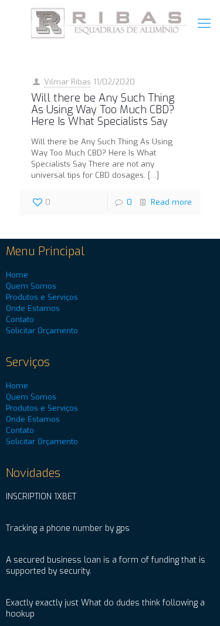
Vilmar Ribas (67, 82)
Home (17, 275)
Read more (171, 202)
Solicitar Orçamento (42, 331)
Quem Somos (31, 286)
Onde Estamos (33, 308)
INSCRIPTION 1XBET (41, 496)
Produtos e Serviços (42, 297)
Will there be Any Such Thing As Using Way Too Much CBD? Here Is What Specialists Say (102, 109)
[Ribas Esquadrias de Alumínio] (110, 23)
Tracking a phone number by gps (68, 528)
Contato (20, 319)
